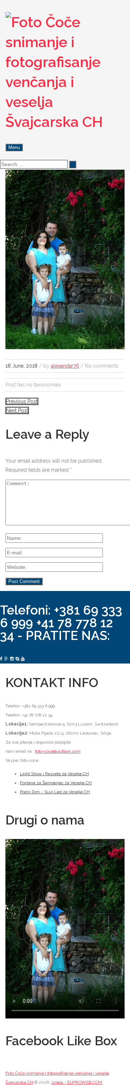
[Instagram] (12, 658)
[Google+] (6, 658)
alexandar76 (65, 366)
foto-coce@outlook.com (58, 751)
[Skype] (17, 658)
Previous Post (22, 401)
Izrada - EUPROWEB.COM (76, 1082)
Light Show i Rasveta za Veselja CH (54, 773)
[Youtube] (23, 658)
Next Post (17, 410)
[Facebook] (1, 658)
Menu (14, 147)
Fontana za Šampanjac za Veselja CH (56, 782)
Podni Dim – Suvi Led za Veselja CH (55, 791)
